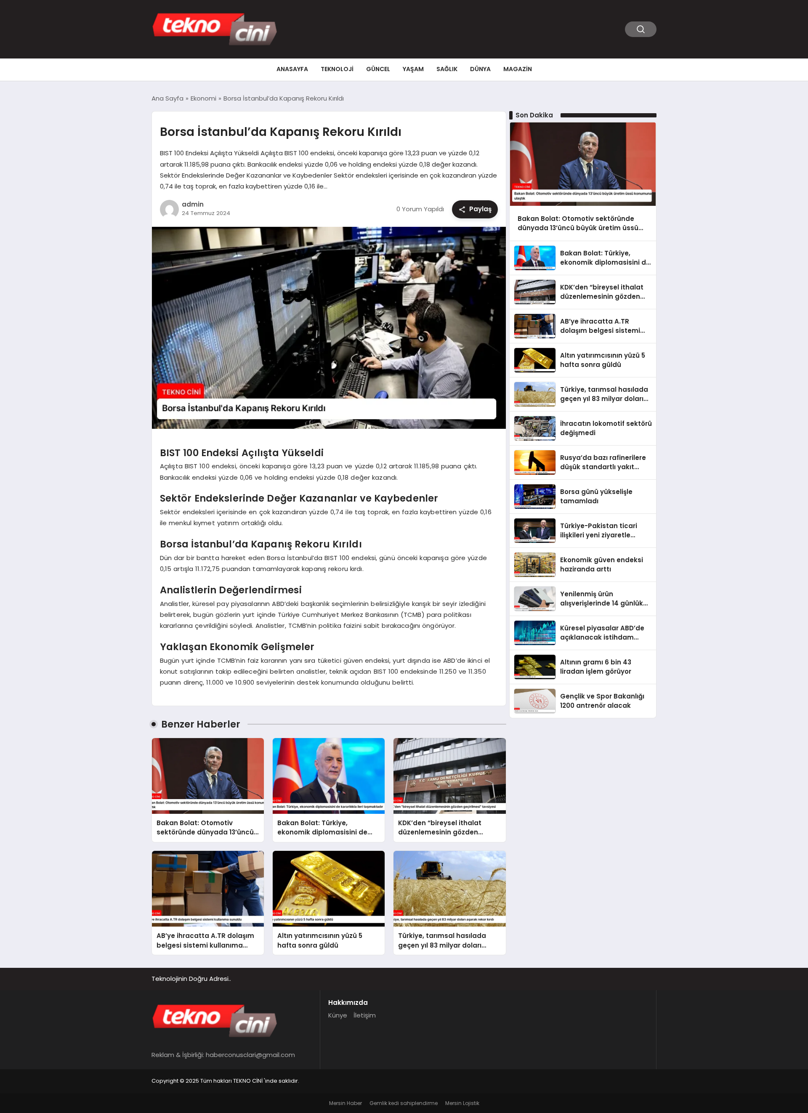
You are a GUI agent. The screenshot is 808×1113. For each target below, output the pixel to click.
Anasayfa (292, 69)
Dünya (480, 69)
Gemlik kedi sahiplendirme (403, 1103)
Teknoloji (337, 69)
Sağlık (446, 69)
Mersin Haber (345, 1103)
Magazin (517, 69)
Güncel (378, 69)
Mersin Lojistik (462, 1103)
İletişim (365, 1015)
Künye (337, 1015)
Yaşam (413, 69)
